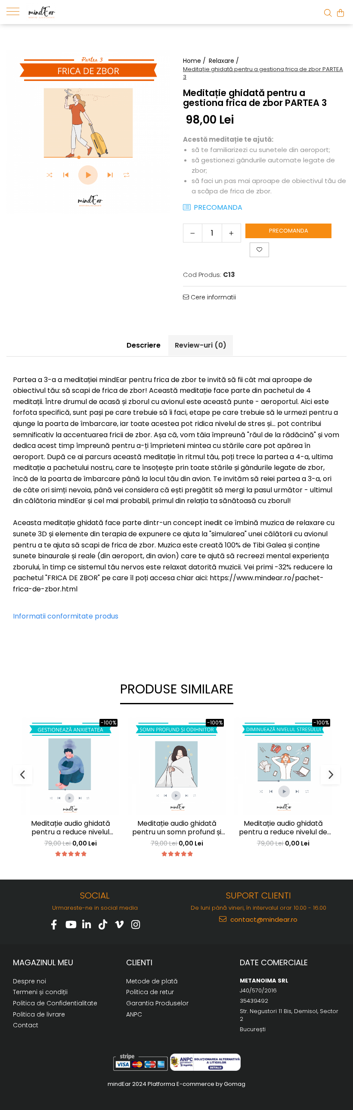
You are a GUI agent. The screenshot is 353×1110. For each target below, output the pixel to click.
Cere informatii (212, 297)
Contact (25, 1025)
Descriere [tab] (144, 345)
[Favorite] (259, 250)
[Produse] (16, 11)
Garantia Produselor (157, 1003)
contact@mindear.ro (263, 919)
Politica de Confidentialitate (55, 1003)
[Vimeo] (119, 924)
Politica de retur (150, 992)
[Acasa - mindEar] (69, 12)
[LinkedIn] (86, 924)
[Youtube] (70, 924)
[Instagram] (135, 924)
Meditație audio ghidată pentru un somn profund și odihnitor (176, 828)
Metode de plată (151, 981)
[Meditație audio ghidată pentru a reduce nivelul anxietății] (70, 766)
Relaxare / (225, 60)
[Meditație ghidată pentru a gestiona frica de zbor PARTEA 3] (88, 132)
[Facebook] (54, 924)
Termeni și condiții (40, 992)
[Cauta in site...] (328, 13)
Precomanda (288, 231)
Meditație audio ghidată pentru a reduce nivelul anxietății (70, 828)
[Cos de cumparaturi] (340, 13)
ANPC (134, 1014)
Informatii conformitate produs (65, 616)
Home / (195, 60)
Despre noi (29, 981)
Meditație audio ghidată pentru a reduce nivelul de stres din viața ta (283, 828)
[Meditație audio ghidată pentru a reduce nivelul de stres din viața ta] (283, 766)
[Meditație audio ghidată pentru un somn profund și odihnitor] (177, 766)
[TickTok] (103, 924)
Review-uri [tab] (200, 345)
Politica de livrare (39, 1014)
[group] (88, 132)
